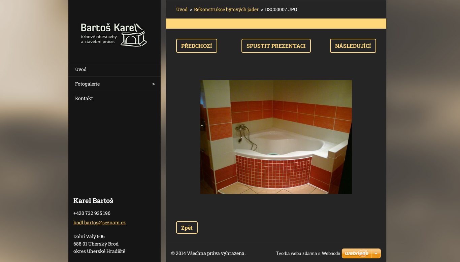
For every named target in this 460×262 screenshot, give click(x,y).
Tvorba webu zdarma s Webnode (308, 253)
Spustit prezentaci (276, 45)
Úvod (81, 69)
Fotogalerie (87, 83)
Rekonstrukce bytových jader (226, 9)
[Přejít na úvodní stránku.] (114, 27)
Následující (353, 45)
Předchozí (196, 45)
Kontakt (84, 98)
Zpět (187, 227)
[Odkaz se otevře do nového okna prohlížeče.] (276, 137)
